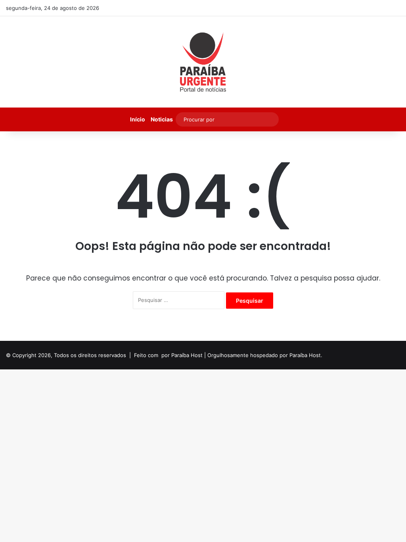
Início (137, 119)
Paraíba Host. (305, 355)
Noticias (162, 119)
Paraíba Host (187, 355)
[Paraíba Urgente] (203, 62)
